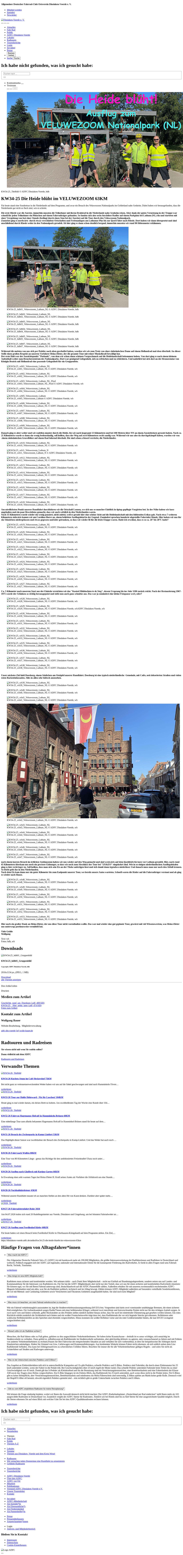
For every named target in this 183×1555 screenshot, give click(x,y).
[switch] (22, 83)
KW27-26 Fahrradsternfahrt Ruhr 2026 (20, 1209)
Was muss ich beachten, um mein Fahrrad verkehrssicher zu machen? (37, 1302)
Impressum (12, 1540)
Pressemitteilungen (15, 1519)
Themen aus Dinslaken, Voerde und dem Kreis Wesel (31, 1453)
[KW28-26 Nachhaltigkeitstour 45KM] (11, 1184)
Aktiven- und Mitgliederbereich (21, 1529)
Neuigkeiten (12, 1431)
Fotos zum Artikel (9, 1008)
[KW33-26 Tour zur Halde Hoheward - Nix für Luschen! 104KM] (11, 1092)
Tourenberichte (13, 42)
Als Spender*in (14, 1504)
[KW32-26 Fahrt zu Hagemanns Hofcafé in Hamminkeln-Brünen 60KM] (11, 1110)
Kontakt (10, 1494)
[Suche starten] (4, 77)
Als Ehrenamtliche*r (16, 1506)
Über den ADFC (14, 1478)
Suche (10, 58)
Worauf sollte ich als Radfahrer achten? (24, 1331)
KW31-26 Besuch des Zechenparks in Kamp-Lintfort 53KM (30, 1134)
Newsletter (12, 15)
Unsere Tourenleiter (16, 1491)
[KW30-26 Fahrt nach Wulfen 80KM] (11, 1147)
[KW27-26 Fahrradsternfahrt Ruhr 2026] (9, 1203)
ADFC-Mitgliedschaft (17, 1501)
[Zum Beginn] (2, 1553)
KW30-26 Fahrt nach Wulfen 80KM (18, 1153)
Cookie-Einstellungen (16, 1545)
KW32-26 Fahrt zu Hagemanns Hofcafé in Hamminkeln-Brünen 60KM (35, 1116)
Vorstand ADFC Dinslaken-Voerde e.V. (25, 1489)
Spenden (11, 12)
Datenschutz (12, 1542)
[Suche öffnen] (5, 23)
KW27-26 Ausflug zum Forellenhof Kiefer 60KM (24, 1227)
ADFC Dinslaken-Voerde (18, 35)
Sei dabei (11, 48)
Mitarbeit (11, 1483)
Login (9, 45)
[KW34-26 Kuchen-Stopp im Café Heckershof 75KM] (11, 1073)
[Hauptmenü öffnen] (8, 23)
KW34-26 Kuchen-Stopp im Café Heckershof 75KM (26, 1078)
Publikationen (13, 1486)
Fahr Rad (11, 30)
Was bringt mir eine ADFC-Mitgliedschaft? (25, 1276)
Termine (10, 1451)
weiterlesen (12, 1270)
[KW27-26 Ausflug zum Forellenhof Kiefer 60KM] (11, 1222)
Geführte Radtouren (16, 1463)
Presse (10, 50)
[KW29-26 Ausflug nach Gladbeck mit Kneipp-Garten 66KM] (11, 1166)
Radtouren (11, 40)
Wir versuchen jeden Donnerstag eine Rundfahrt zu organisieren (36, 1461)
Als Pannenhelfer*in (16, 1511)
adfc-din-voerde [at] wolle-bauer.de (17, 1030)
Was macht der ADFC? (17, 1255)
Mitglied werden (14, 10)
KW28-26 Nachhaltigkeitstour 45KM (19, 1190)
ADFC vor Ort (13, 1481)
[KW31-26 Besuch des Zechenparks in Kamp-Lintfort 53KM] (11, 1129)
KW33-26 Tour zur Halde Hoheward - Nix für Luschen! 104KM (32, 1097)
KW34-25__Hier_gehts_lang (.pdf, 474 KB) (21, 1005)
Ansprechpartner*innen (17, 1521)
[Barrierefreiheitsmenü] (2, 23)
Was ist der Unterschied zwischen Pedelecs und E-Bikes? (32, 1360)
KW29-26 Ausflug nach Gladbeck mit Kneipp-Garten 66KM (30, 1171)
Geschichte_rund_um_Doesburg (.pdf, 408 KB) (22, 1003)
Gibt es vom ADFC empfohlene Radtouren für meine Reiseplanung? (36, 1389)
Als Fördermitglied (15, 1509)
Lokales (10, 37)
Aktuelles (11, 27)
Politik (10, 32)
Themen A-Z (13, 1444)
